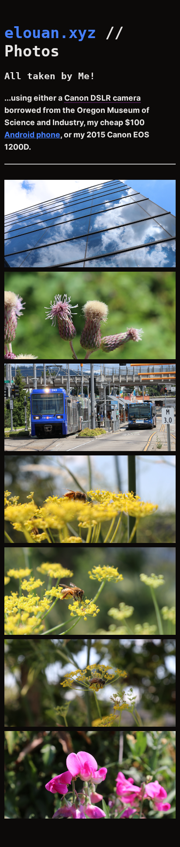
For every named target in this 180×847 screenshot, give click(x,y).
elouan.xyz (50, 33)
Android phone (32, 134)
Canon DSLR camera (102, 97)
